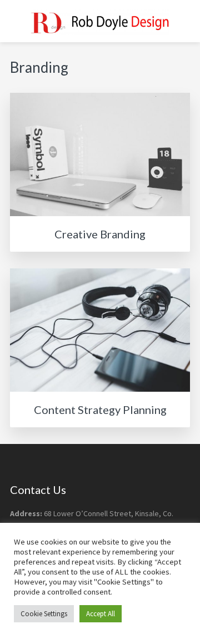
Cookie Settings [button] (44, 613)
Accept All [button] (100, 613)
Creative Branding (100, 234)
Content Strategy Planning (100, 409)
